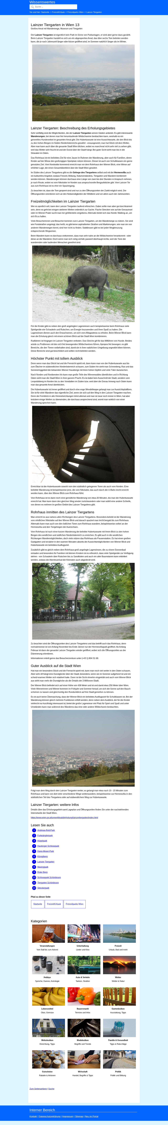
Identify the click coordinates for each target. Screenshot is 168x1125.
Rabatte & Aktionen (47, 1073)
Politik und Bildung (118, 1073)
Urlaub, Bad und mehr (118, 948)
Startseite (45, 12)
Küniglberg (42, 856)
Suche (51, 1089)
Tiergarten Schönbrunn (48, 883)
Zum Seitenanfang (38, 1089)
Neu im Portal (91, 1116)
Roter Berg (42, 872)
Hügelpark (42, 841)
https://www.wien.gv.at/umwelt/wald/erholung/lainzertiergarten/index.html (64, 817)
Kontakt (33, 1116)
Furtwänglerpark (45, 835)
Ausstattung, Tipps (118, 1011)
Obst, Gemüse (47, 1011)
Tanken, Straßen (83, 979)
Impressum (67, 1116)
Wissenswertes (42, 2)
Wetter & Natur (118, 979)
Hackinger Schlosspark (48, 846)
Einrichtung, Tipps (47, 1042)
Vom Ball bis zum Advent (47, 948)
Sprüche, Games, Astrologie (47, 979)
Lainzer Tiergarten (45, 862)
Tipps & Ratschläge (118, 1042)
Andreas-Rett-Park (46, 830)
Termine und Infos (82, 1011)
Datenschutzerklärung (49, 1116)
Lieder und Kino (82, 948)
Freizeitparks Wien (75, 12)
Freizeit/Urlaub (58, 12)
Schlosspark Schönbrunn (49, 877)
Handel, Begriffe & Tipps (82, 1073)
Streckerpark (43, 888)
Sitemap (79, 1116)
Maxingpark (42, 867)
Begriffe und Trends (82, 1042)
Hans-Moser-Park (45, 851)
